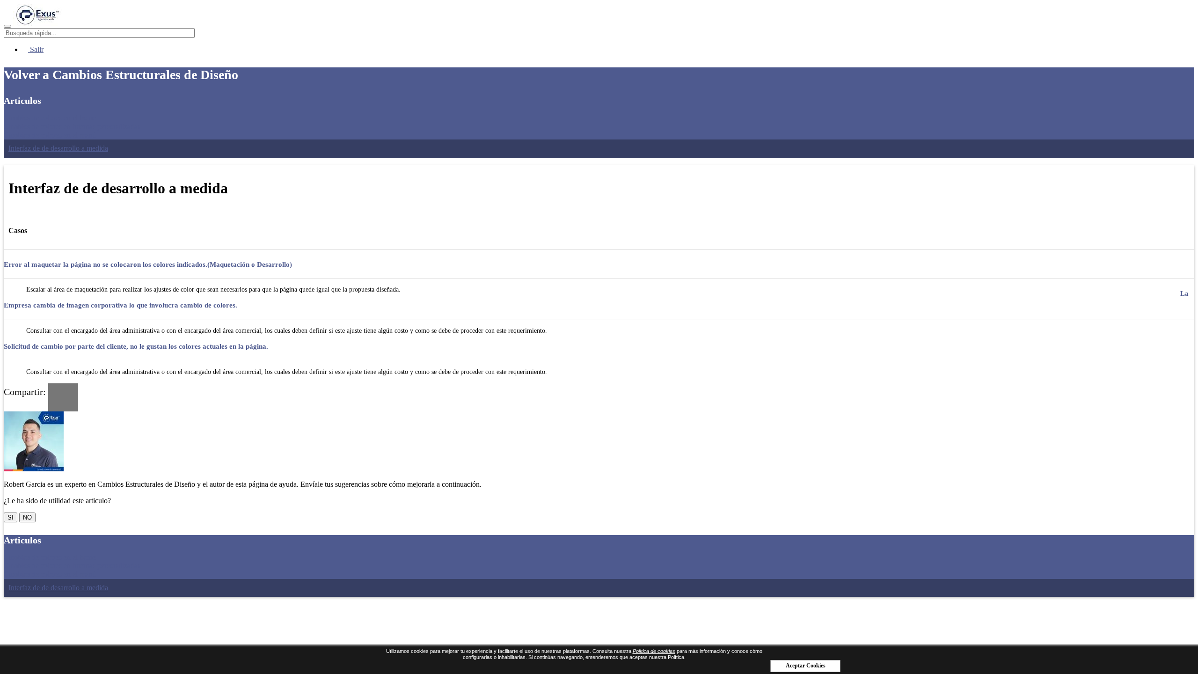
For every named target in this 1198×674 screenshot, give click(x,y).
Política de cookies (654, 651)
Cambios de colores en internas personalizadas (72, 127)
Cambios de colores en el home (50, 118)
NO (27, 517)
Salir (36, 49)
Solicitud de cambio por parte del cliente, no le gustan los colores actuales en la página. (136, 346)
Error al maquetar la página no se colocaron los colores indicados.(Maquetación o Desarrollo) (148, 264)
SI (10, 517)
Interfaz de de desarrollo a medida (58, 148)
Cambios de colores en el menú (50, 135)
